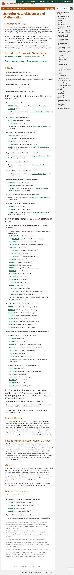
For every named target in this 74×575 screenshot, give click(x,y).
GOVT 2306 (11, 185)
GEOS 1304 (11, 209)
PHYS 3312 (12, 383)
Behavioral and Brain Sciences (64, 27)
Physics (61, 67)
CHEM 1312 (12, 141)
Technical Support (47, 572)
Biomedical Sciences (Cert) (65, 70)
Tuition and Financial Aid (63, 100)
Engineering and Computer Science (63, 35)
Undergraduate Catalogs (35, 1)
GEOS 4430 (12, 344)
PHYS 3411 (12, 380)
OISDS (30, 572)
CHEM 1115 (15, 239)
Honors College (62, 83)
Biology (61, 55)
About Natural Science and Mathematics (65, 52)
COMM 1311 (12, 106)
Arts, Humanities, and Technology (64, 23)
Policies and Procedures (61, 105)
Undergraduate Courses (61, 88)
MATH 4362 (13, 377)
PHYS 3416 (12, 386)
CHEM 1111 (12, 236)
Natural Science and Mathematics (64, 48)
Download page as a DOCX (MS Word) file (48, 9)
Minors (61, 73)
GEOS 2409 (12, 271)
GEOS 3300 (11, 310)
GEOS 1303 (11, 206)
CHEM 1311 (12, 135)
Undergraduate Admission (61, 92)
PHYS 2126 (12, 300)
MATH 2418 (14, 353)
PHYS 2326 (12, 294)
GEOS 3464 (11, 315)
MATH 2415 (14, 350)
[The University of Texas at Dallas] (18, 3)
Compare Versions (53, 9)
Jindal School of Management (63, 44)
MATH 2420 (13, 371)
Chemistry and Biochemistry (63, 58)
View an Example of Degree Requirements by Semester (26, 61)
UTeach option (13, 421)
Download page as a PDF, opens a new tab (46, 9)
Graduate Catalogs (53, 1)
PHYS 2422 (15, 297)
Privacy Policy (37, 572)
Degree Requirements (13, 56)
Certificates (62, 75)
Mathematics (63, 64)
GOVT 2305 (11, 183)
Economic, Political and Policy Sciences (64, 31)
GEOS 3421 (11, 313)
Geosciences (62, 62)
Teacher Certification (64, 80)
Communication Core (40, 112)
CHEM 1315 (14, 138)
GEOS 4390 (11, 327)
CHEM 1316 (14, 144)
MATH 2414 (13, 279)
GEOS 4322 (12, 341)
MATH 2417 (14, 123)
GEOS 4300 (11, 321)
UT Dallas (24, 572)
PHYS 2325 (12, 285)
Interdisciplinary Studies (63, 40)
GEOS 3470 (11, 318)
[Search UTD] (71, 8)
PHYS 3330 (13, 359)
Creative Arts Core (37, 165)
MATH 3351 (14, 356)
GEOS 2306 (11, 307)
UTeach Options (64, 78)
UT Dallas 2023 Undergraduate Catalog (29, 9)
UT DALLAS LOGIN (67, 1)
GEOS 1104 (12, 268)
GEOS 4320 (11, 324)
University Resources (63, 108)
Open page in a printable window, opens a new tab (51, 9)
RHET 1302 (11, 109)
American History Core (39, 174)
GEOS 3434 (12, 338)
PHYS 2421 (15, 291)
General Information (63, 16)
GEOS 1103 (12, 265)
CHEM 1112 (12, 242)
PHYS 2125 (17, 288)
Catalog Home (20, 1)
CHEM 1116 (15, 244)
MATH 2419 (15, 282)
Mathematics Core (39, 126)
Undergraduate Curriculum (61, 96)
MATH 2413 (12, 120)
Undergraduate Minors (65, 85)
